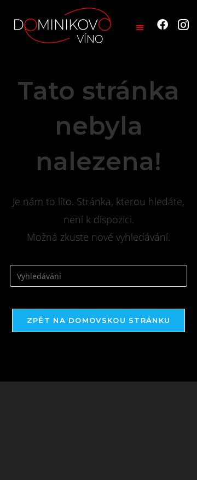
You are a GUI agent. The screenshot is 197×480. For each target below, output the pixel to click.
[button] (140, 27)
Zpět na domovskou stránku (99, 320)
